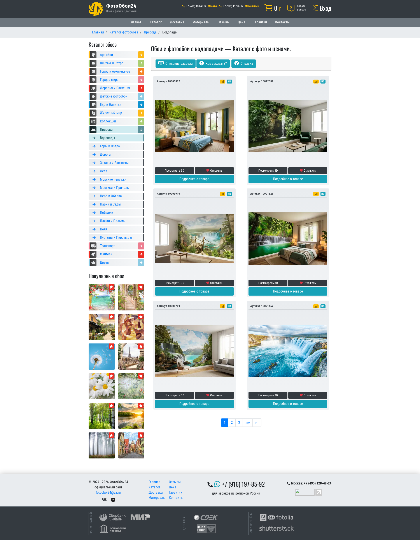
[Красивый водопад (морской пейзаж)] (287, 350)
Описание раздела (178, 63)
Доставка (177, 22)
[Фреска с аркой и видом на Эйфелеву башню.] (131, 356)
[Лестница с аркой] (131, 297)
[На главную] (96, 9)
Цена (241, 22)
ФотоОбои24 (121, 6)
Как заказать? (216, 63)
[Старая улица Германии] (131, 445)
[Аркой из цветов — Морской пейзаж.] (102, 297)
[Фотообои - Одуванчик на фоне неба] (102, 356)
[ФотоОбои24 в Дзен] (113, 499)
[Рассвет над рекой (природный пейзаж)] (131, 415)
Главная (136, 22)
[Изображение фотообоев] (102, 327)
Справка (246, 63)
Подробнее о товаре (194, 179)
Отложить (216, 170)
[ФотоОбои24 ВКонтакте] (104, 499)
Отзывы (223, 22)
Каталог (156, 22)
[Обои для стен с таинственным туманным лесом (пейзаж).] (102, 445)
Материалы (200, 22)
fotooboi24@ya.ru (108, 492)
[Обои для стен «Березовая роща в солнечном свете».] (102, 415)
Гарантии (260, 22)
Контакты (282, 22)
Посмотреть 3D (174, 170)
